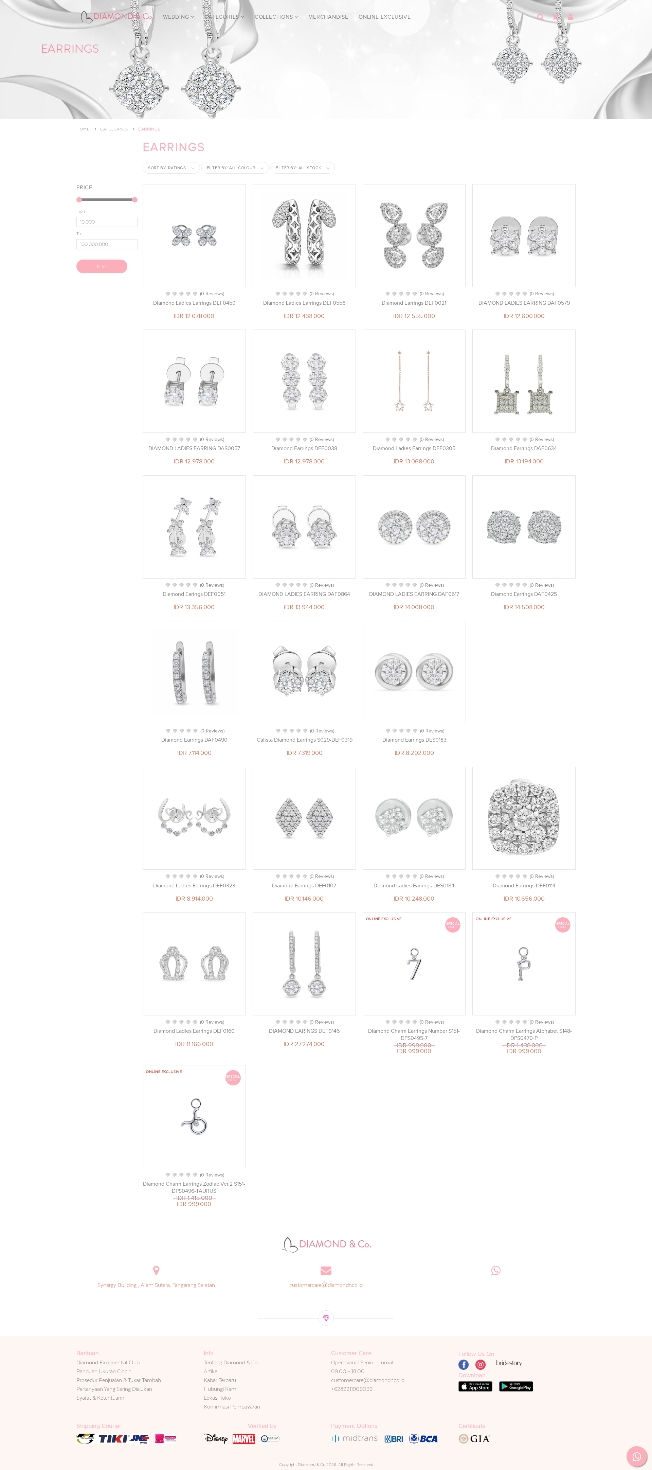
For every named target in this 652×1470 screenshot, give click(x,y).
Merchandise (328, 17)
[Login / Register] (570, 17)
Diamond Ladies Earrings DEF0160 (194, 1031)
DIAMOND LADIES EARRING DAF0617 (414, 594)
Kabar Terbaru (220, 1380)
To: (79, 233)
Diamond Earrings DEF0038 (304, 448)
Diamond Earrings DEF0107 (304, 886)
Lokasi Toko (217, 1398)
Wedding (177, 17)
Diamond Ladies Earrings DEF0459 (194, 303)
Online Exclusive (385, 17)
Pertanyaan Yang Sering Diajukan (114, 1389)
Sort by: (167, 167)
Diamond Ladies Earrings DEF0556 (304, 303)
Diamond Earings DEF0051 (194, 594)
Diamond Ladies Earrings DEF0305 (414, 448)
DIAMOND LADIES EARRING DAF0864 (304, 594)
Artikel (211, 1371)
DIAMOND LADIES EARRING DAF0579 (524, 303)
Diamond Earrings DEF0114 (524, 886)
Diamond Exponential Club (108, 1362)
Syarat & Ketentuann (100, 1398)
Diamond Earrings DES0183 (414, 740)
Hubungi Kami (220, 1389)
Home (83, 129)
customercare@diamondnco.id (326, 1285)
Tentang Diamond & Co (231, 1362)
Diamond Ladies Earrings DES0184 (414, 886)
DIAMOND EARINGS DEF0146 (304, 1031)
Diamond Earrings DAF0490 (194, 740)
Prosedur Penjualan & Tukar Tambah (118, 1380)
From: (82, 211)
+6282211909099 (352, 1389)
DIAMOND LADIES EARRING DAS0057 (194, 448)
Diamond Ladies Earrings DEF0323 (194, 886)
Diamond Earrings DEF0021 (414, 303)
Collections (275, 17)
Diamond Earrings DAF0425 (524, 594)
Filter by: (231, 167)
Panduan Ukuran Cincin (103, 1371)
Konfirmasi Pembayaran (232, 1406)
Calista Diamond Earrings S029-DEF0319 (304, 740)
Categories (222, 17)
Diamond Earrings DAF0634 (524, 448)
